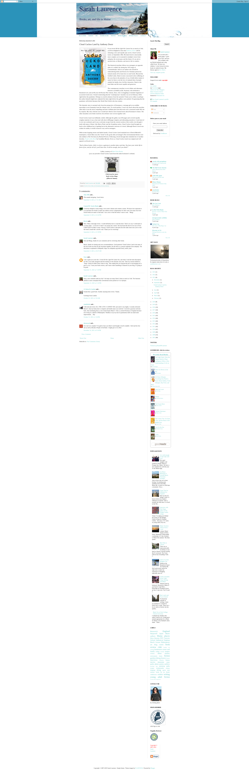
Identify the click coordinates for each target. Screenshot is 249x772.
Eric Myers (162, 70)
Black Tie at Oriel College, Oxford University (160, 613)
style (168, 670)
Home (112, 338)
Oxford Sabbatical (156, 640)
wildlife (160, 674)
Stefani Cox (155, 224)
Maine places (163, 636)
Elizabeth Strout (159, 428)
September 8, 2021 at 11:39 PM (92, 232)
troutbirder (87, 304)
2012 (154, 324)
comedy (162, 651)
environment (97, 186)
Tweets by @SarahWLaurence (158, 345)
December (157, 280)
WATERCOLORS (104, 35)
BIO (97, 35)
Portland (158, 642)
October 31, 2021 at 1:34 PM (92, 317)
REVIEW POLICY (133, 35)
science (168, 668)
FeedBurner (164, 133)
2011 (154, 326)
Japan (161, 633)
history (107, 186)
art (151, 645)
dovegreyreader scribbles (159, 218)
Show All (168, 195)
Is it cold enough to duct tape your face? (164, 456)
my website (153, 86)
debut (160, 653)
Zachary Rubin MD (156, 386)
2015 (154, 315)
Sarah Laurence (100, 9)
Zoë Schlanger (155, 366)
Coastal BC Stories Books (91, 206)
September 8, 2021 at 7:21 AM (92, 200)
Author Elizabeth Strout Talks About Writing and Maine (164, 579)
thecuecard (87, 323)
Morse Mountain (155, 638)
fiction (103, 186)
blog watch (158, 645)
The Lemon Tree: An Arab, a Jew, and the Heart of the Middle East (162, 420)
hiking (158, 658)
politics (167, 664)
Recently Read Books (160, 355)
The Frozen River (160, 404)
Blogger (153, 768)
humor (168, 658)
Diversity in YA (156, 230)
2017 (154, 310)
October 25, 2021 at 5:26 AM (92, 298)
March (156, 295)
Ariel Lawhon (159, 405)
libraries (161, 660)
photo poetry (159, 664)
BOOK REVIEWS (122, 35)
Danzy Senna (158, 412)
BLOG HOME (82, 35)
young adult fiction (160, 677)
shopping (152, 670)
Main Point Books (117, 151)
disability (167, 653)
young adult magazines (155, 679)
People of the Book (90, 139)
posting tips (154, 666)
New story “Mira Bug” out (159, 226)
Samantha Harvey (159, 398)
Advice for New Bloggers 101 (164, 560)
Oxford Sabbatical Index (157, 93)
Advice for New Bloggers (157, 90)
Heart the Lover (159, 389)
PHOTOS (113, 35)
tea (164, 672)
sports (164, 670)
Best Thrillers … (156, 205)
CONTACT (143, 35)
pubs (168, 666)
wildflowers (153, 674)
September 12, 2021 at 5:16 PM (92, 283)
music (168, 662)
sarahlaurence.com (155, 264)
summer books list (156, 672)
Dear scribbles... (156, 219)
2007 (154, 337)
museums (161, 662)
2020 (154, 302)
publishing (162, 666)
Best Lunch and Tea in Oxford (164, 596)
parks (152, 664)
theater (168, 672)
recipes (152, 668)
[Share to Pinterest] (115, 183)
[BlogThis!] (109, 183)
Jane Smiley (158, 436)
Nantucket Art (160, 95)
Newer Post (83, 338)
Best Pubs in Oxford (163, 543)
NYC (162, 638)
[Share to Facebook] (113, 183)
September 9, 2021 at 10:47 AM (92, 251)
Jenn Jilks (87, 195)
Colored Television (160, 411)
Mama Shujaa (156, 182)
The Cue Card (156, 203)
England (166, 631)
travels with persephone (159, 161)
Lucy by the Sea (159, 427)
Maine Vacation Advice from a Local (164, 527)
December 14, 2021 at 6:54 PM (92, 330)
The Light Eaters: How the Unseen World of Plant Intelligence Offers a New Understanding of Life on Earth (160, 361)
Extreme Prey (155, 191)
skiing (159, 670)
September (157, 282)
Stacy (85, 257)
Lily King (158, 391)
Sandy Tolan (158, 424)
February (156, 298)
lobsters (168, 660)
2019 (154, 304)
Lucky (157, 434)
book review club (88, 186)
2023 (154, 272)
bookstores (158, 649)
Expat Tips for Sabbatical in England (164, 492)
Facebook (155, 88)
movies (152, 662)
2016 (154, 313)
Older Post (141, 338)
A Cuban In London (90, 289)
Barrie (85, 221)
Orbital (157, 396)
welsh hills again (157, 175)
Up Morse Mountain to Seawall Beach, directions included (164, 475)
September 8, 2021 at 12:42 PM (92, 215)
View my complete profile (157, 72)
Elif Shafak (158, 373)
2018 (154, 307)
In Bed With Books (158, 210)
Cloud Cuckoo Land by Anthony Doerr (160, 285)
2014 (154, 318)
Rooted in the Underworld (159, 163)
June (155, 290)
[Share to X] (111, 183)
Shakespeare (165, 642)
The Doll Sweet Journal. (159, 168)
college (157, 651)
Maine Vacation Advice (156, 91)
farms (160, 656)
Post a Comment (86, 334)
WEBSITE (90, 35)
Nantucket (167, 638)
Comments (156, 113)
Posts (154, 109)
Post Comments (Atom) (93, 341)
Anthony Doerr (131, 50)
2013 (154, 321)
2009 (154, 332)
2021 (154, 277)
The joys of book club (158, 177)
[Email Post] (104, 183)
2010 (154, 329)
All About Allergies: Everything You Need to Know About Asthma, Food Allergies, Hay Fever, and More (160, 380)
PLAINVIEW (139, 768)
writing (167, 674)
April (155, 293)
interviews (153, 660)
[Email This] (107, 183)
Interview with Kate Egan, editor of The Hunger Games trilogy (164, 511)
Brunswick (154, 631)
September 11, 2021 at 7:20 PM (92, 270)
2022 (154, 274)
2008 (154, 335)
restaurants (160, 668)
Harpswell (153, 633)
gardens (153, 658)
